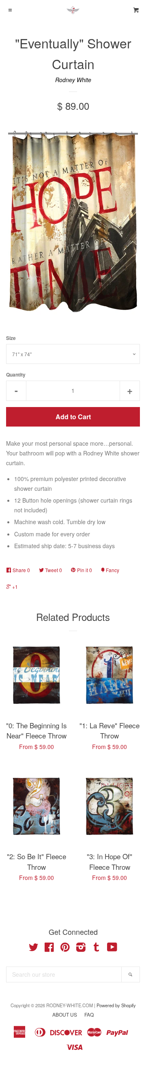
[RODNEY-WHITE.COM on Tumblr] (96, 949)
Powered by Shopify (116, 1005)
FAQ (89, 1014)
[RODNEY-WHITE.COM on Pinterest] (65, 949)
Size (11, 338)
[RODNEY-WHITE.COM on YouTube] (112, 949)
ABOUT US (64, 1014)
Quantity (16, 374)
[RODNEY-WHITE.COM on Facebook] (49, 949)
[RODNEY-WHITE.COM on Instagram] (81, 949)
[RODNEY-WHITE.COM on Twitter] (34, 949)
